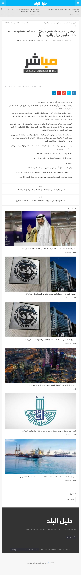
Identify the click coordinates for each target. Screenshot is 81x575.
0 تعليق (46, 40)
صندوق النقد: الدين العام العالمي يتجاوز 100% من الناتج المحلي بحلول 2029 (50, 294)
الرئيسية (73, 23)
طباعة (31, 40)
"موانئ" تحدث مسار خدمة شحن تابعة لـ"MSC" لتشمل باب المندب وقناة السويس (48, 476)
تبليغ (24, 40)
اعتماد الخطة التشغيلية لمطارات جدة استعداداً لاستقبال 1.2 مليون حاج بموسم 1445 (43, 172)
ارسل (38, 40)
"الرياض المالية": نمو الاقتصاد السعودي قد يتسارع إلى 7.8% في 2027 (52, 385)
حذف (17, 40)
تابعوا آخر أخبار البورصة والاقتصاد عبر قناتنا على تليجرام (53, 158)
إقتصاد (53, 23)
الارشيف (66, 23)
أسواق (59, 23)
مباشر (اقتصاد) (44, 23)
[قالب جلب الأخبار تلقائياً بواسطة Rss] (38, 563)
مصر (39, 14)
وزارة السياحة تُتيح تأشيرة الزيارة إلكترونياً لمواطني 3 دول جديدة (50, 168)
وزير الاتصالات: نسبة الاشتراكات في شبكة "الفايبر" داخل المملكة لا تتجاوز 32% (49, 248)
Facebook (70, 499)
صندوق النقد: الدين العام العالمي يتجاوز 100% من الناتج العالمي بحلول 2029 (50, 340)
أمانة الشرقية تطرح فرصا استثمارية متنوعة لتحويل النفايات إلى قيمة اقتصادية (49, 431)
